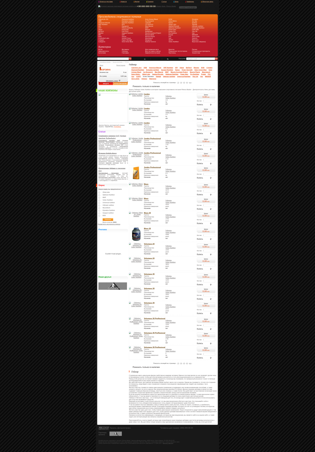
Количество (104, 72)
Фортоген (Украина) (199, 42)
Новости (124, 1)
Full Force (125, 31)
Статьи (164, 1)
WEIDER (195, 35)
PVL (170, 36)
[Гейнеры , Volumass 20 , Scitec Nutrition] (136, 247)
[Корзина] (119, 81)
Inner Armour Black (151, 19)
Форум (137, 1)
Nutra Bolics (173, 21)
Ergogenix (125, 26)
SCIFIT (171, 40)
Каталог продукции (117, 62)
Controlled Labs (103, 38)
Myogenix (148, 40)
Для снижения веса (152, 49)
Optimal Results (174, 26)
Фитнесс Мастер (168, 443)
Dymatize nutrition (128, 21)
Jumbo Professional (152, 138)
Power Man (172, 30)
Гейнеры (125, 51)
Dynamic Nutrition (128, 23)
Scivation (195, 19)
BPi (99, 35)
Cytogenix (101, 42)
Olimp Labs (172, 24)
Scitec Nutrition (174, 42)
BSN (100, 36)
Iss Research (149, 21)
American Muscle (104, 23)
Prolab (171, 35)
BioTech (101, 31)
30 (181, 82)
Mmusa (147, 30)
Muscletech (149, 38)
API (99, 26)
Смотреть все (136, 68)
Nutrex (171, 23)
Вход (101, 65)
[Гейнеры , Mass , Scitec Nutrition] (136, 185)
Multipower (149, 31)
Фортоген (195, 40)
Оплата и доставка (106, 1)
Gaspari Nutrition (127, 33)
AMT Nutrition (103, 24)
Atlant (100, 30)
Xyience (194, 38)
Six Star (194, 21)
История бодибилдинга (107, 153)
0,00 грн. (124, 76)
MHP (147, 28)
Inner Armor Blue (127, 42)
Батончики (102, 53)
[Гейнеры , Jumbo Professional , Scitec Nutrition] (136, 142)
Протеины (172, 53)
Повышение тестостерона (178, 51)
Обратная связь (207, 1)
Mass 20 (147, 213)
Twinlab (194, 24)
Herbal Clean (126, 38)
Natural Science (150, 42)
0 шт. (125, 72)
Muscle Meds (149, 35)
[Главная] (145, 59)
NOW (170, 19)
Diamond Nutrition (128, 19)
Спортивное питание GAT (109, 140)
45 (184, 82)
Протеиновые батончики (108, 173)
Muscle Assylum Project (153, 33)
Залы (176, 1)
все (190, 82)
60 (187, 82)
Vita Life (194, 31)
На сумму (103, 76)
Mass (146, 184)
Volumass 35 (149, 274)
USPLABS (195, 30)
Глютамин (125, 53)
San (170, 38)
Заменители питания (152, 53)
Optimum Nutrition (175, 28)
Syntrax (194, 23)
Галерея (150, 1)
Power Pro (172, 31)
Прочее (194, 49)
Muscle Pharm (150, 36)
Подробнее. (117, 126)
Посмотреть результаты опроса (109, 224)
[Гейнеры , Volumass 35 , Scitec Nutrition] (136, 277)
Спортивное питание (105, 62)
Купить (200, 104)
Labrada (148, 23)
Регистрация (120, 65)
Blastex (100, 33)
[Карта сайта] (156, 59)
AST (99, 28)
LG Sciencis (149, 24)
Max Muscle (149, 26)
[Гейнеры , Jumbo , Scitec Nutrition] (136, 96)
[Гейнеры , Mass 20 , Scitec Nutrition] (136, 216)
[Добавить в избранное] (168, 59)
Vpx (193, 33)
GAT (123, 35)
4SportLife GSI (103, 19)
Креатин (171, 49)
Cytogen (101, 40)
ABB (99, 21)
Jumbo (147, 94)
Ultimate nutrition (197, 26)
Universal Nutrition (198, 28)
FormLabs (125, 30)
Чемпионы (190, 1)
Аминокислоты (103, 51)
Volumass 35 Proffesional (154, 318)
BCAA (100, 49)
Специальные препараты (201, 51)
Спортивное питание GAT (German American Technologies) (112, 137)
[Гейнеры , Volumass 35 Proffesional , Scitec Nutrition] (136, 323)
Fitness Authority (127, 28)
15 (178, 82)
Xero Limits (195, 36)
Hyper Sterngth (127, 40)
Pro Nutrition (173, 33)
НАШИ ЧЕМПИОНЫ (108, 90)
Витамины (125, 49)
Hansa (124, 36)
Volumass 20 (149, 244)
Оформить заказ (112, 81)
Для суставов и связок (153, 51)
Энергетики (196, 53)
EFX (123, 24)
